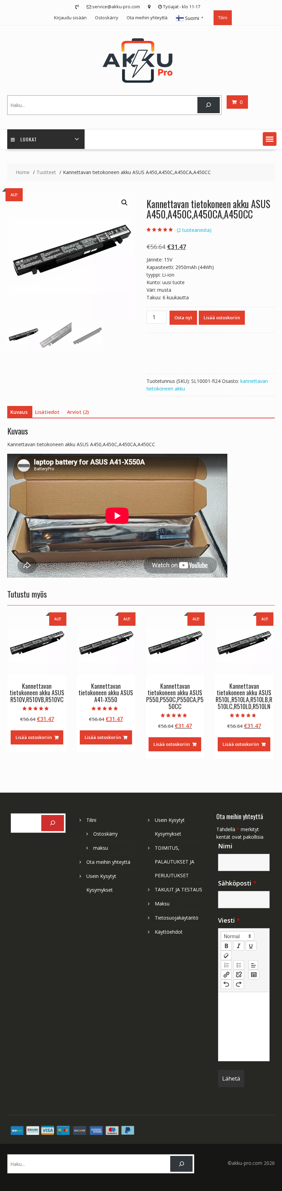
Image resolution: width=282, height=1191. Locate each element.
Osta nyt (183, 317)
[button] (269, 139)
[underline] (251, 946)
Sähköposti (237, 883)
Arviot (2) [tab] (78, 412)
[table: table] (253, 974)
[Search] (208, 105)
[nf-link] (226, 974)
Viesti (229, 920)
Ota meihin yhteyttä (147, 17)
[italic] (238, 946)
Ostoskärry (106, 17)
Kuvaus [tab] (19, 412)
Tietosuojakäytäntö (176, 917)
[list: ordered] (226, 965)
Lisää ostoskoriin (222, 317)
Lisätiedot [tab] (47, 412)
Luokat (28, 139)
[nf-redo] (238, 984)
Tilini (222, 17)
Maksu (162, 903)
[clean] (226, 955)
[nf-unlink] (238, 974)
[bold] (226, 946)
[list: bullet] (238, 965)
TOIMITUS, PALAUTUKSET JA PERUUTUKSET (174, 862)
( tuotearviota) (194, 230)
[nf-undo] (226, 984)
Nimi (225, 846)
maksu (100, 848)
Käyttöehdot (169, 932)
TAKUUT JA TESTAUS (178, 889)
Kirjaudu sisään (70, 17)
